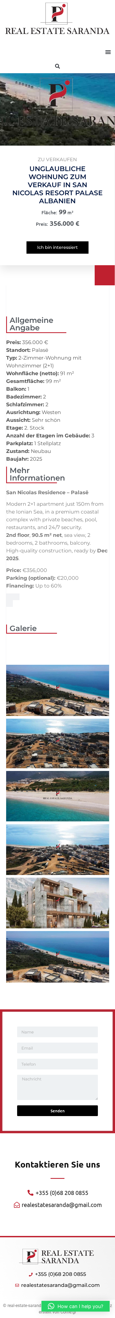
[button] (107, 51)
